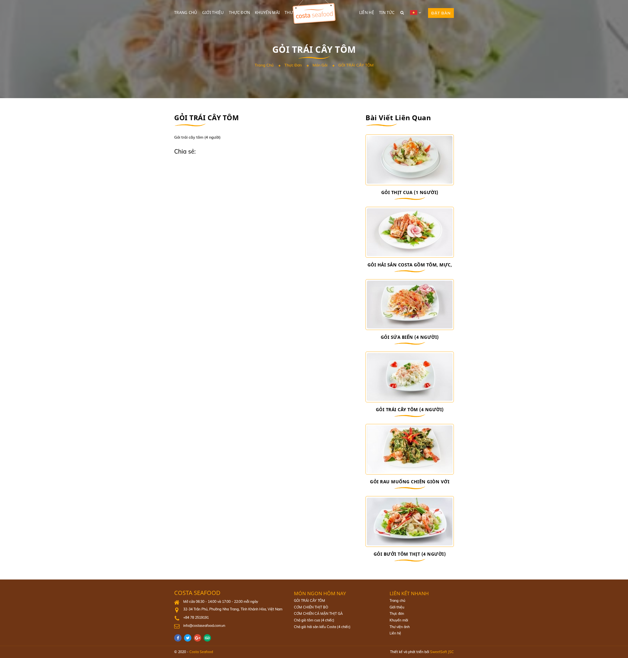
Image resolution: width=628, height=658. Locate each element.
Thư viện (294, 12)
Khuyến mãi (267, 12)
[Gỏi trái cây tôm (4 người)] (409, 377)
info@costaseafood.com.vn (204, 625)
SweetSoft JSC (442, 652)
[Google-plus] (199, 638)
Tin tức (386, 12)
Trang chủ (185, 12)
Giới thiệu (213, 12)
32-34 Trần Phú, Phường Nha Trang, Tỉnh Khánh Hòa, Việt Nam (232, 609)
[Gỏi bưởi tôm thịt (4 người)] (409, 521)
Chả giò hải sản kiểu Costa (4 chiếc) (322, 627)
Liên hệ (366, 12)
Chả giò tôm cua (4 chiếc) (314, 620)
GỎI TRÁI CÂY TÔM (356, 65)
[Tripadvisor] (208, 638)
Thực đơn (239, 12)
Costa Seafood (197, 592)
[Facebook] (179, 638)
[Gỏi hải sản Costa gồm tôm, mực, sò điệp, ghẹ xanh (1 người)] (409, 232)
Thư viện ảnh (400, 627)
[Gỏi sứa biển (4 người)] (409, 305)
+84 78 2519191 (196, 617)
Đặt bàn (441, 13)
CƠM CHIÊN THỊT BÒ (311, 607)
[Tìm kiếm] (402, 12)
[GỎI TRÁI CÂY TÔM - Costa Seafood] (314, 2)
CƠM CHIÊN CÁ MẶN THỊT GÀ (318, 613)
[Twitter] (189, 638)
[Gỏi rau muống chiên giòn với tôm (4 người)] (409, 449)
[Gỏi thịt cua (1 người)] (409, 160)
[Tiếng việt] (417, 12)
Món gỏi (320, 65)
